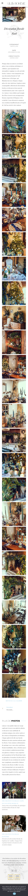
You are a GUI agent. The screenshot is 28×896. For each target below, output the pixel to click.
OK (14, 893)
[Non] (26, 890)
